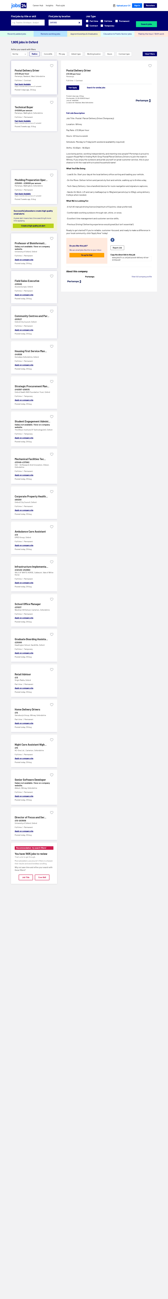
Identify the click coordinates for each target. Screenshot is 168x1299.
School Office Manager (28, 604)
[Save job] (51, 65)
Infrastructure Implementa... (31, 566)
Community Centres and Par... (32, 316)
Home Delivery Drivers (27, 709)
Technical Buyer (24, 107)
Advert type (76, 54)
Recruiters (150, 5)
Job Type (91, 16)
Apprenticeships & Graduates (84, 34)
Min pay (62, 54)
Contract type (124, 54)
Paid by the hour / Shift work (151, 34)
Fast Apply (73, 87)
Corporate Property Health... (31, 496)
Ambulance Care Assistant (30, 531)
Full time (108, 21)
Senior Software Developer (30, 779)
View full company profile (142, 276)
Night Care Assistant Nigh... (31, 744)
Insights (49, 5)
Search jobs (146, 24)
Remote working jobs (50, 34)
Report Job (117, 248)
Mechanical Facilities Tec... (30, 459)
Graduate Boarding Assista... (31, 639)
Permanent (124, 21)
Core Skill (42, 877)
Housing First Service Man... (31, 351)
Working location (94, 54)
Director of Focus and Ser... (30, 817)
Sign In (137, 5)
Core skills (48, 54)
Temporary (109, 25)
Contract (94, 25)
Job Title (25, 877)
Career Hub (38, 5)
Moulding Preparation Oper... (31, 179)
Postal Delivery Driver (27, 70)
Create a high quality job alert (33, 226)
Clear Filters (150, 54)
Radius (34, 54)
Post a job (60, 5)
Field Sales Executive (27, 280)
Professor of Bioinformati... (30, 243)
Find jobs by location (59, 16)
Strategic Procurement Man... (32, 386)
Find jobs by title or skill (23, 16)
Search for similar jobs (96, 87)
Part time (94, 21)
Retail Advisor (23, 674)
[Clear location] (79, 22)
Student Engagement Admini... (32, 421)
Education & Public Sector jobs (118, 34)
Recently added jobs (16, 34)
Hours (109, 54)
